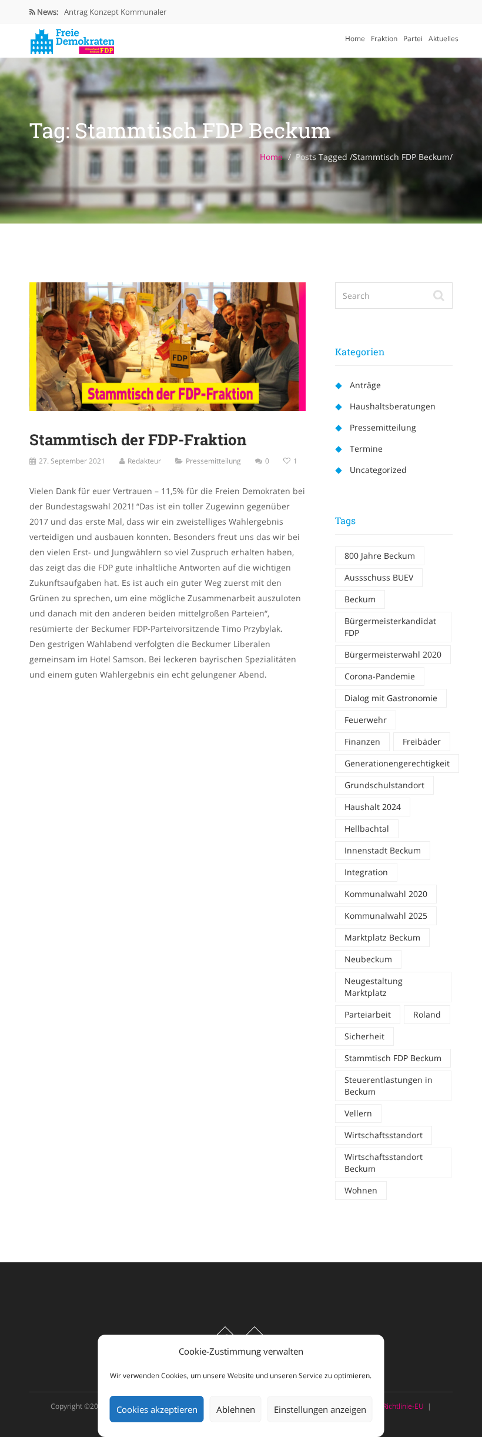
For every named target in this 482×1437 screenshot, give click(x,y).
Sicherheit (364, 1036)
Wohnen (360, 1190)
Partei (413, 39)
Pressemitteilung (213, 461)
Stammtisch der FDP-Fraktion (138, 439)
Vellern (358, 1113)
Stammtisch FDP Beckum (392, 1057)
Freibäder (422, 741)
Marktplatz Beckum (382, 937)
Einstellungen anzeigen (320, 1409)
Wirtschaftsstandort (383, 1135)
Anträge (365, 385)
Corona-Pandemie (379, 676)
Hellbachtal (366, 828)
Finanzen (362, 741)
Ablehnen (235, 1409)
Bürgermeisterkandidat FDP (390, 626)
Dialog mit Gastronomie (390, 698)
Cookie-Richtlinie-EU (391, 1406)
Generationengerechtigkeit (397, 763)
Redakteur (144, 461)
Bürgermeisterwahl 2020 (392, 654)
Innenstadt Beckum (382, 850)
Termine (366, 448)
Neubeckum (368, 959)
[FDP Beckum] (72, 38)
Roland (427, 1014)
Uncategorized (378, 469)
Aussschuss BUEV (378, 577)
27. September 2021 (72, 461)
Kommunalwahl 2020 (385, 893)
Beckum (360, 599)
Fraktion (384, 39)
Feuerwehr (365, 719)
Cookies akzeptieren (157, 1409)
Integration (366, 872)
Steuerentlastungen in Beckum (388, 1085)
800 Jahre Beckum (379, 555)
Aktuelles (443, 39)
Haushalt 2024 (372, 806)
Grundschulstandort (384, 785)
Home (355, 39)
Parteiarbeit (367, 1014)
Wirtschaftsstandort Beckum (383, 1162)
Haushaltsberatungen (393, 406)
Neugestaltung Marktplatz (373, 986)
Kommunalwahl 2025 (385, 915)
